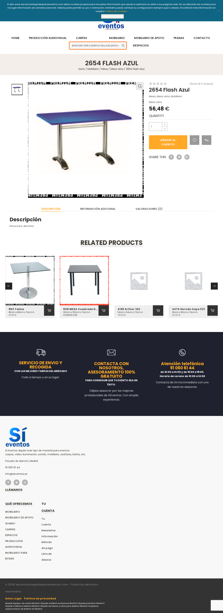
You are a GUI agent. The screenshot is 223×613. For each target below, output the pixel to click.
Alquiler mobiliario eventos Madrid (22, 606)
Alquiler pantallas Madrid (90, 603)
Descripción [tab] (50, 209)
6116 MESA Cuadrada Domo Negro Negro (81, 309)
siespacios (141, 45)
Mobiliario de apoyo (19, 517)
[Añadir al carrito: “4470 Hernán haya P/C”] (212, 310)
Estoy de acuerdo (112, 16)
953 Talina (16, 309)
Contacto (202, 38)
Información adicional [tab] (98, 209)
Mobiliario (117, 38)
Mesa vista (116, 69)
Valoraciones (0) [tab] (149, 209)
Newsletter (48, 530)
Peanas (179, 38)
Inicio (82, 69)
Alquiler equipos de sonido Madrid (22, 603)
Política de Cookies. (116, 11)
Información (49, 536)
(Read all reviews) (201, 84)
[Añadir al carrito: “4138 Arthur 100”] (158, 310)
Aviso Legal (13, 598)
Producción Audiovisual (48, 38)
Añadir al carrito (168, 142)
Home (15, 38)
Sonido (10, 523)
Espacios (11, 535)
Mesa (104, 69)
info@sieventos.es (16, 474)
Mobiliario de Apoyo (149, 38)
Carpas (81, 38)
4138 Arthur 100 (129, 309)
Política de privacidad (40, 598)
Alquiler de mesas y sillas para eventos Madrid (63, 606)
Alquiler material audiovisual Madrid (59, 603)
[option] (86, 140)
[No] (218, 10)
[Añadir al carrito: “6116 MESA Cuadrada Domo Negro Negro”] (103, 310)
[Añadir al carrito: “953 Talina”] (49, 310)
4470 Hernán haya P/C (188, 309)
